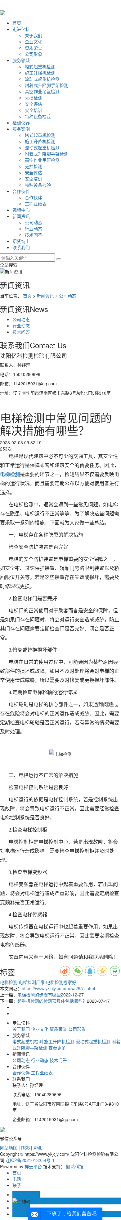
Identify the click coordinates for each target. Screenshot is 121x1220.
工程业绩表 (36, 203)
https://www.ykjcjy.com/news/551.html (58, 988)
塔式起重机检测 (40, 66)
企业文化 (33, 41)
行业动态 (33, 228)
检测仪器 (21, 122)
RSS (25, 1148)
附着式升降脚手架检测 (46, 85)
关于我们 (33, 35)
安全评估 (33, 104)
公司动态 (33, 222)
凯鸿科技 (74, 1166)
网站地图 (8, 1148)
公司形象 (33, 54)
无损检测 (33, 97)
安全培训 (33, 110)
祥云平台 (33, 1166)
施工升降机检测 (40, 73)
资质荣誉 (33, 48)
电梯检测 (8, 982)
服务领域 (21, 60)
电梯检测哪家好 (60, 982)
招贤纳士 (21, 241)
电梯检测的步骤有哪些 (39, 994)
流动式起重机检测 (42, 79)
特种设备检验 (38, 116)
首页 (16, 23)
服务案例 (21, 129)
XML (38, 1148)
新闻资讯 (21, 216)
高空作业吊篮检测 (42, 91)
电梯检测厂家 (31, 982)
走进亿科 (21, 29)
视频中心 (21, 210)
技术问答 (33, 235)
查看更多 (57, 1047)
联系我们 (21, 247)
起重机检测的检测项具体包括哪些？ (52, 1001)
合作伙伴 (21, 191)
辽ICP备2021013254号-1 (30, 1160)
